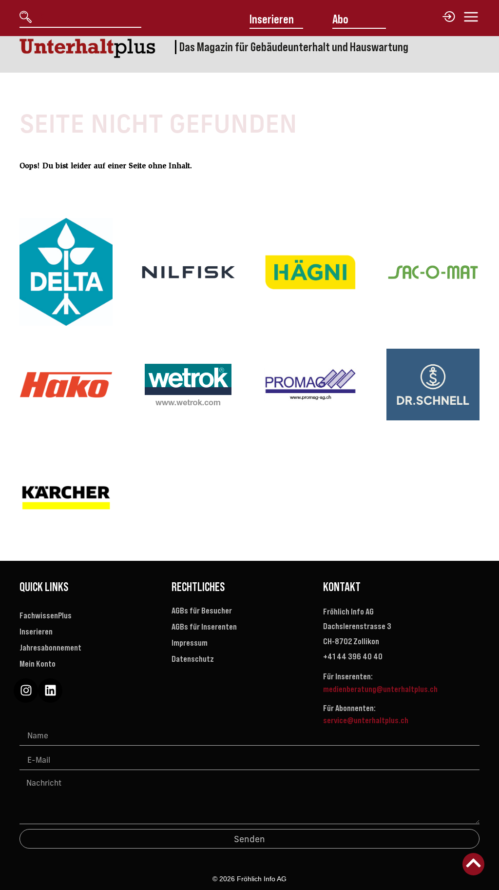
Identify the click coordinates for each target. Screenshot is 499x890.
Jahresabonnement (50, 648)
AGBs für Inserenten (204, 627)
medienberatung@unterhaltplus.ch (380, 689)
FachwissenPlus (45, 615)
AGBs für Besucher (202, 610)
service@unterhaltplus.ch (365, 720)
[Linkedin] (50, 690)
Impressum (190, 643)
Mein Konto (37, 664)
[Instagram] (26, 690)
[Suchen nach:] (87, 17)
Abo (340, 19)
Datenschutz (193, 659)
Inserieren (272, 19)
